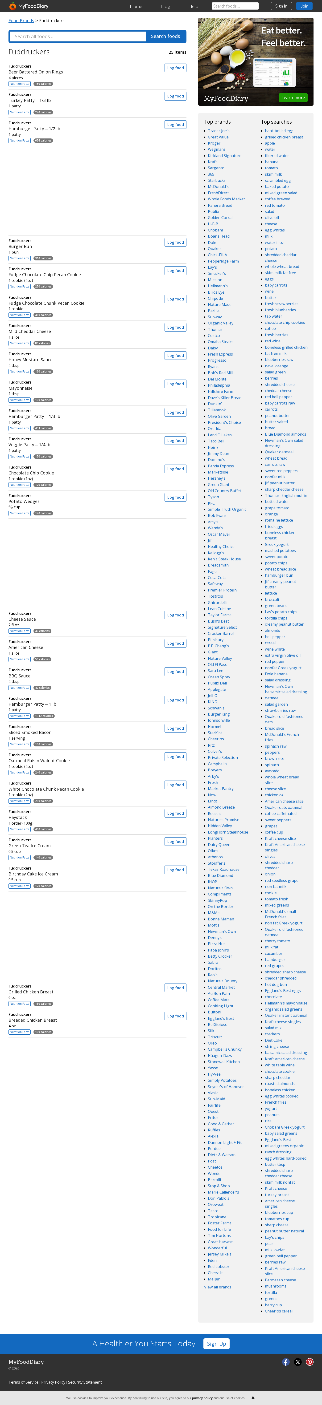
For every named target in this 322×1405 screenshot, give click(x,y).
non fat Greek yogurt (283, 923)
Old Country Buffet (224, 490)
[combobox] (235, 6)
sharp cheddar (277, 1077)
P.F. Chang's (218, 645)
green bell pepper (281, 1256)
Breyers (215, 770)
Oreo (212, 1043)
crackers (272, 1034)
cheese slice (275, 788)
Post (212, 1161)
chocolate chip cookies (285, 322)
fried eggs (274, 526)
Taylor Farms (219, 614)
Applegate (217, 689)
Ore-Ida (214, 428)
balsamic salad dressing (286, 1052)
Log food (175, 67)
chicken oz (274, 795)
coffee (270, 328)
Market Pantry (221, 788)
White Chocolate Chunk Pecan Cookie (46, 786)
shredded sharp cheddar (279, 865)
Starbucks (217, 180)
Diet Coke (273, 1040)
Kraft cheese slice (280, 838)
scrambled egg (278, 180)
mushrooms (275, 1286)
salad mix (273, 1027)
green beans (276, 605)
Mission (215, 279)
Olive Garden (219, 416)
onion (270, 874)
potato (271, 248)
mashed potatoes (280, 550)
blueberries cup (279, 1212)
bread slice (274, 728)
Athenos (215, 856)
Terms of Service (23, 1382)
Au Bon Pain (219, 993)
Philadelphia (219, 385)
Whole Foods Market (226, 199)
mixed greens (277, 905)
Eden (212, 1260)
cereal (270, 642)
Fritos (213, 1117)
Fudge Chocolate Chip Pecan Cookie (44, 271)
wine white (275, 649)
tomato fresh (276, 899)
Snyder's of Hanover (226, 1086)
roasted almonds (280, 1083)
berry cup (273, 1305)
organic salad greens (283, 1009)
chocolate (273, 996)
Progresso (217, 360)
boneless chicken (280, 1090)
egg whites (275, 230)
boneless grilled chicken (286, 347)
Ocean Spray (219, 677)
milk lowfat (275, 1249)
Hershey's (217, 478)
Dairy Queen (219, 844)
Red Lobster (218, 1266)
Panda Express (221, 466)
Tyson (213, 496)
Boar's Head (219, 236)
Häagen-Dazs (220, 1055)
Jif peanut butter (280, 483)
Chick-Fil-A (217, 254)
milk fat (271, 947)
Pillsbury (215, 639)
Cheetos (215, 1167)
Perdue (214, 1148)
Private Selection (223, 757)
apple (270, 143)
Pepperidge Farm (223, 261)
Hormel (214, 726)
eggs (269, 279)
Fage (212, 571)
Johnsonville (219, 720)
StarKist (215, 732)
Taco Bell (216, 441)
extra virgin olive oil (283, 655)
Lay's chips (274, 1237)
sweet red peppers (281, 470)
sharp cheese (277, 1224)
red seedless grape (281, 880)
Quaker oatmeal (279, 451)
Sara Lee (215, 670)
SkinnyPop (217, 900)
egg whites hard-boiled (285, 1158)
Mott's (213, 925)
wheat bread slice (280, 569)
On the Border (220, 906)
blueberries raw (279, 359)
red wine (273, 341)
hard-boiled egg (279, 130)
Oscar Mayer (219, 534)
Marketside (218, 472)
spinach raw (276, 746)
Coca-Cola (217, 577)
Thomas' (215, 329)
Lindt (212, 801)
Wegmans (217, 149)
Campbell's (217, 763)
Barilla (213, 310)
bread (270, 427)
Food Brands (21, 20)
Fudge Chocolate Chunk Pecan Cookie (46, 300)
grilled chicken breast (284, 137)
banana (271, 161)
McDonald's (218, 186)
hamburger (275, 959)
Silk (211, 1030)
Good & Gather (221, 1123)
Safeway (215, 583)
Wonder (215, 1173)
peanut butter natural (284, 1231)
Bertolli (214, 1179)
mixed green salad (281, 192)
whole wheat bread (282, 266)
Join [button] (304, 5)
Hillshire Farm (220, 391)
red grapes (274, 965)
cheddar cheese (278, 390)
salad (269, 211)
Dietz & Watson (221, 1154)
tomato (271, 167)
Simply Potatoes (222, 1080)
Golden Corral (220, 217)
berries (271, 378)
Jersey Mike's (219, 1254)
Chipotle (215, 298)
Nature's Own (220, 888)
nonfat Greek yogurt (283, 667)
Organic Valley (220, 323)
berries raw (275, 1262)
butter (270, 297)
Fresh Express (220, 354)
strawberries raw (280, 710)
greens (271, 1298)
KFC (211, 503)
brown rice (274, 758)
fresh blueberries (280, 309)
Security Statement (85, 1382)
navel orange (276, 365)
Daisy (213, 348)
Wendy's (215, 527)
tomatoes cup (277, 1218)
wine (269, 291)
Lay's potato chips (281, 611)
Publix (213, 211)
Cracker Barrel (221, 633)
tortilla (271, 1292)
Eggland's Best (221, 1018)
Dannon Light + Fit (225, 1142)
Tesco (213, 1210)
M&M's (214, 912)
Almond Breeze (221, 807)
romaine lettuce (279, 520)
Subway (215, 317)
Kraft (212, 161)
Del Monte (217, 379)
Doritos (215, 968)
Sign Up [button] (216, 1343)
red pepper (275, 661)
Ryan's (213, 366)
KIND (212, 701)
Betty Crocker (220, 956)
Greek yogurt (277, 544)
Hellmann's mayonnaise (286, 1003)
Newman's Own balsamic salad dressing (286, 689)
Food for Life (219, 1229)
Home (136, 6)
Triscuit (215, 1037)
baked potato (277, 186)
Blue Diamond (220, 875)
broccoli (272, 599)
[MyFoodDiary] (29, 6)
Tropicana (217, 1216)
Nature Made (219, 304)
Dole (212, 242)
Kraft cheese (276, 1188)
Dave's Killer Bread (224, 397)
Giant (213, 652)
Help (193, 6)
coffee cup (274, 832)
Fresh (213, 782)
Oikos (213, 850)
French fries (275, 1102)
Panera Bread (220, 205)
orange (271, 514)
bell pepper (275, 636)
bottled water (277, 501)
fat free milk (276, 353)
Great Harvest (220, 1241)
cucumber (273, 953)
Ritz (211, 745)
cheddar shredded (281, 978)
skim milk (273, 174)
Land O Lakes (220, 434)
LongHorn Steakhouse (228, 832)
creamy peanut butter (284, 624)
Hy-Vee (214, 1074)
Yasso (213, 1067)
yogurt (271, 1108)
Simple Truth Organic (227, 509)
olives (270, 856)
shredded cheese (280, 384)
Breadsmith (218, 565)
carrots (271, 409)
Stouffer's (216, 863)
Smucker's (217, 273)
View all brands (217, 1287)
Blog (165, 6)
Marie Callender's (223, 1192)
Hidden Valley (220, 825)
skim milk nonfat (280, 1182)
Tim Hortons (219, 1235)
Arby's (213, 776)
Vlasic (213, 1092)
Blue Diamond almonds (285, 434)
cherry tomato (277, 940)
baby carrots (276, 285)
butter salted (276, 421)
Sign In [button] (281, 5)
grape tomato (277, 507)
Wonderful (217, 1248)
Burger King (219, 714)
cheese (271, 224)
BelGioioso (217, 1024)
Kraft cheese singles (283, 1021)
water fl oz (274, 242)
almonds (272, 630)
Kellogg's (216, 552)
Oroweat (215, 1204)
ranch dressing (278, 1151)
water (270, 149)
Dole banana (276, 673)
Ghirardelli (217, 602)
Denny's (215, 937)
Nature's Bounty (222, 981)
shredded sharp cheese (285, 972)
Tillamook (217, 410)
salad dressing (278, 680)
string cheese (277, 1046)
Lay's (212, 267)
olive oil (272, 217)
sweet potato (277, 556)
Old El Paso (217, 664)
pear (269, 1243)
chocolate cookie (280, 1071)
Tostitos (215, 596)
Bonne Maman (221, 919)
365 (211, 174)
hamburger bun (279, 575)
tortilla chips (276, 618)
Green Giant (218, 484)
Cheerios (216, 738)
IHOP (212, 881)
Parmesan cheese (280, 1280)
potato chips (276, 563)
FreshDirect (218, 192)
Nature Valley (220, 658)
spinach (272, 764)
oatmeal (272, 697)
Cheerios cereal (279, 1311)
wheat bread (276, 458)
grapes (271, 826)
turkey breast (277, 1194)
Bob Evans (217, 515)
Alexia (213, 1136)
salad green (275, 372)
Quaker (214, 248)
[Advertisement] (97, 190)
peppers (272, 752)
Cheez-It (215, 1272)
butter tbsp (275, 1164)
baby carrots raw (280, 403)
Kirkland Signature (224, 155)
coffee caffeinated (281, 813)
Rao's (213, 974)
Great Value (218, 137)
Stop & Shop (219, 1185)
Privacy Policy (53, 1382)
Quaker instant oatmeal (286, 1015)
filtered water (277, 155)
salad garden (276, 704)
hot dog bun (276, 984)
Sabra (213, 962)
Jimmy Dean (218, 453)
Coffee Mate (219, 999)
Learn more (293, 97)
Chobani (215, 230)
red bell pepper (278, 396)
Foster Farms (219, 1223)
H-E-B (213, 224)
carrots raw (275, 464)
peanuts (272, 1114)
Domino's (216, 459)
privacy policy (202, 1398)
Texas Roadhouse (223, 869)
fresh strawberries (281, 303)
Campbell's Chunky (225, 1049)
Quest (213, 1111)
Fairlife (214, 1105)
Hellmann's (218, 285)
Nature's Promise (223, 819)
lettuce (271, 593)
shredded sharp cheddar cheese (279, 1173)
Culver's (215, 751)
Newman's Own (222, 931)
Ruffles (214, 1130)
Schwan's (216, 708)
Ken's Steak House (224, 559)
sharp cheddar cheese (284, 489)
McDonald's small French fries (280, 914)
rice (268, 1120)
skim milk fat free (280, 272)
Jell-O (212, 695)
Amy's (213, 521)
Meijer (214, 1279)
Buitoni (214, 1012)
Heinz (213, 447)
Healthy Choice (221, 546)
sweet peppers (278, 819)
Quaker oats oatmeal (283, 807)
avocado (272, 770)
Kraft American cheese (285, 1058)
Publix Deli (217, 683)
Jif (210, 540)
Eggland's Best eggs (283, 990)
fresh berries (276, 334)
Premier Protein (222, 590)
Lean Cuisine (219, 608)
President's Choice (224, 422)
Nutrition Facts (19, 84)
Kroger (214, 143)
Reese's (214, 813)
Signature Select (222, 627)
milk (268, 236)
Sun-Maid (216, 1098)
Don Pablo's (218, 1198)
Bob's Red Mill (220, 372)
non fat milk (275, 886)
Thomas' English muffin (286, 495)
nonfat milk (275, 476)
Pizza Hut (216, 943)
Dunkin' (215, 403)
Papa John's (218, 950)
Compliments (219, 894)
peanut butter (277, 415)
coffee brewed (277, 199)
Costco (214, 335)
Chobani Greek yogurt (285, 1127)
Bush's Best (218, 621)
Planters (215, 838)
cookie (271, 892)
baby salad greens (281, 1133)
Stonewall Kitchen (224, 1061)
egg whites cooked (281, 1096)
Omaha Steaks (220, 341)
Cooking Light (220, 1005)
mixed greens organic (284, 1145)
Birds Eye (216, 292)
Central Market (221, 987)
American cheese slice (284, 801)
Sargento (216, 167)
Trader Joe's (219, 130)
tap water (273, 316)
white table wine (280, 1065)
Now (212, 795)
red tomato (275, 205)
